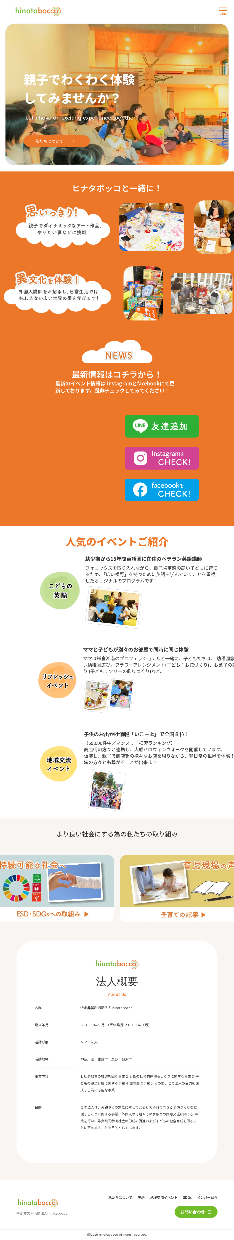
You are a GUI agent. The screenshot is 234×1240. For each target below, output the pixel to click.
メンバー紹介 (207, 1197)
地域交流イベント (164, 1197)
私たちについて (120, 1197)
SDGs (187, 1197)
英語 (141, 1197)
